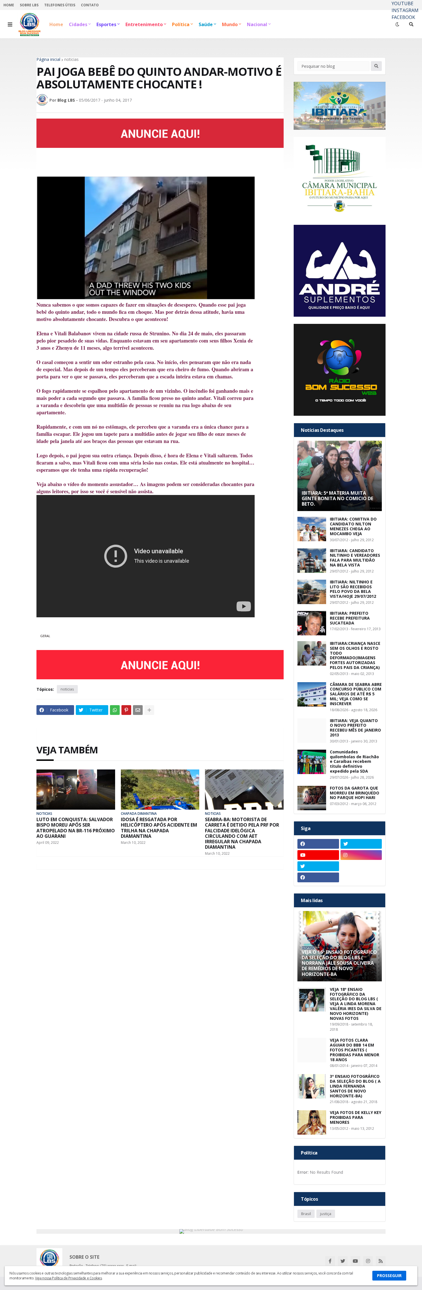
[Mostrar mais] (149, 710)
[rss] (381, 1261)
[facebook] (318, 844)
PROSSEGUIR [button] (389, 1275)
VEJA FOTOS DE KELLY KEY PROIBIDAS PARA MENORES (355, 1117)
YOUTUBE (402, 3)
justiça (325, 1213)
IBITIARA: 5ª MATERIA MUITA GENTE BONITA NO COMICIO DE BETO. (337, 498)
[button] (10, 24)
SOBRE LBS (29, 5)
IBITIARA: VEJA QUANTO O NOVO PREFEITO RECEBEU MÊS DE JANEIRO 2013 (355, 728)
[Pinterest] (126, 710)
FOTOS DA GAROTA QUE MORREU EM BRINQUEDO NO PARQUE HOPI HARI (354, 793)
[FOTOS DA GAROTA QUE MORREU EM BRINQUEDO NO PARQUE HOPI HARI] (311, 798)
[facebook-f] (330, 1261)
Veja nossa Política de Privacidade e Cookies (68, 1278)
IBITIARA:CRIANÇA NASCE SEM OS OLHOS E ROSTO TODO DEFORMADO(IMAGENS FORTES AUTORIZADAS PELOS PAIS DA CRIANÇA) (355, 655)
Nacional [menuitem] (257, 24)
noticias (71, 59)
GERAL (45, 636)
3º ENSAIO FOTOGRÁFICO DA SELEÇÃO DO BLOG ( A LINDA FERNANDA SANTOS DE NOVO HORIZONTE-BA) (355, 1086)
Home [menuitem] (56, 24)
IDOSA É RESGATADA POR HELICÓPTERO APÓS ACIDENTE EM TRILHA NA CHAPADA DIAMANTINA (159, 828)
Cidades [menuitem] (78, 24)
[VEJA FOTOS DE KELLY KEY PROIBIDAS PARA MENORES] (311, 1122)
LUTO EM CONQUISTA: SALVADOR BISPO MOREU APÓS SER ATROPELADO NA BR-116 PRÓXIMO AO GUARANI (75, 828)
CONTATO (90, 5)
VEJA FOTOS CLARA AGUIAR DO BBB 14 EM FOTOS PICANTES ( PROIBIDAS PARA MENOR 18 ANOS (354, 1050)
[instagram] (361, 855)
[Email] (138, 710)
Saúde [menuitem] (206, 24)
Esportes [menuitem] (106, 24)
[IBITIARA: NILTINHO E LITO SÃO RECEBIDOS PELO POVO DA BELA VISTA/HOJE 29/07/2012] (311, 592)
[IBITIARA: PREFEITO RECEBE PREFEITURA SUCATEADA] (311, 623)
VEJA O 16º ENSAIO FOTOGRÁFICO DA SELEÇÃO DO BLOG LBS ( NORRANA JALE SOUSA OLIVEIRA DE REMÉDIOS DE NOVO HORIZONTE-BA (339, 963)
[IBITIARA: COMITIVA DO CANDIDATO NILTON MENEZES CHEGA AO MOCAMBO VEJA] (311, 529)
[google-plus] (361, 866)
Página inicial (48, 59)
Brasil (306, 1213)
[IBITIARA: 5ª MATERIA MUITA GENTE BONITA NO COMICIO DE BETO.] (339, 476)
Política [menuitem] (180, 24)
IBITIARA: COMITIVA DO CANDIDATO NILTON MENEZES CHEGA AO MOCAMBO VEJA (353, 526)
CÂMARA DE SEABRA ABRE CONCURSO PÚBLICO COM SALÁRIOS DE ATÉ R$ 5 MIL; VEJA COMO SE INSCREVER (356, 694)
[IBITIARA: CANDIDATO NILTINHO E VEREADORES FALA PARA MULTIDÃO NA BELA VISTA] (311, 560)
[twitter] (361, 844)
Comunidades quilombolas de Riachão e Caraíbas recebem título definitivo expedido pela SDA (354, 762)
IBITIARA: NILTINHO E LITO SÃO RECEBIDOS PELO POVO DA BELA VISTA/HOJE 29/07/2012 (353, 589)
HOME (8, 5)
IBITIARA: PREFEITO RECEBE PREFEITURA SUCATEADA (350, 618)
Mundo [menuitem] (230, 24)
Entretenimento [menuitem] (144, 24)
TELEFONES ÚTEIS (59, 5)
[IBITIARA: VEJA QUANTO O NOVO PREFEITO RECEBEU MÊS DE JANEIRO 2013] (311, 730)
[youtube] (318, 855)
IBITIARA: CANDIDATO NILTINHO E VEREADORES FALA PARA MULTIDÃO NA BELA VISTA (355, 558)
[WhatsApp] (115, 710)
